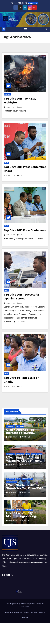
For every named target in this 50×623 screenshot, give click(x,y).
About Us (42, 613)
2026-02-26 (13, 520)
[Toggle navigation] (25, 29)
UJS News (26, 437)
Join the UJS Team (30, 613)
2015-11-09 (10, 175)
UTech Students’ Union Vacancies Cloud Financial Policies (24, 460)
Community (10, 426)
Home (7, 613)
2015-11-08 (10, 303)
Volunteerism (12, 482)
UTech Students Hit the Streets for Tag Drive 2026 (24, 486)
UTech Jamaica (37, 454)
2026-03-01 (13, 492)
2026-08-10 (13, 437)
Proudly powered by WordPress (18, 604)
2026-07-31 (13, 465)
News (6, 162)
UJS (20, 107)
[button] (46, 29)
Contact (25, 617)
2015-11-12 (10, 107)
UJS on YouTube (16, 613)
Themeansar (25, 607)
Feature (7, 94)
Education (20, 426)
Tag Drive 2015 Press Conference (25, 230)
